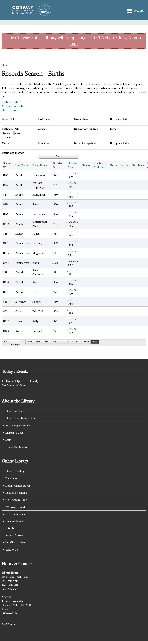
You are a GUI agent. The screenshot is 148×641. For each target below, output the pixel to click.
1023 (78, 341)
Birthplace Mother (13, 152)
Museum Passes (14, 432)
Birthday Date (72, 165)
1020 (53, 341)
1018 (37, 341)
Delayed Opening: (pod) (20, 381)
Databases (11, 478)
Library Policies (14, 411)
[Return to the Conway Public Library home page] (30, 14)
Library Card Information (20, 418)
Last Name (44, 119)
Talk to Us (11, 549)
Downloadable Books (17, 485)
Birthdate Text (118, 119)
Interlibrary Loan (15, 542)
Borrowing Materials (17, 425)
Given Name (81, 119)
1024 (86, 341)
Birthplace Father (120, 143)
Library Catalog (14, 471)
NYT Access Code (16, 499)
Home (5, 65)
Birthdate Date (10, 129)
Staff (8, 439)
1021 (62, 341)
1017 (29, 341)
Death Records (10, 110)
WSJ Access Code (15, 507)
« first (7, 341)
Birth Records (10, 102)
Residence (44, 143)
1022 (70, 341)
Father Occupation (85, 143)
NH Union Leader (16, 514)
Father (114, 129)
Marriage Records (12, 106)
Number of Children (86, 129)
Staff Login (8, 624)
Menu (139, 10)
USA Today (12, 528)
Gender (42, 129)
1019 (45, 341)
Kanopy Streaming (16, 492)
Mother (6, 143)
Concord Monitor (15, 521)
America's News (14, 535)
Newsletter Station (16, 446)
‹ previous (15, 342)
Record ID (8, 119)
